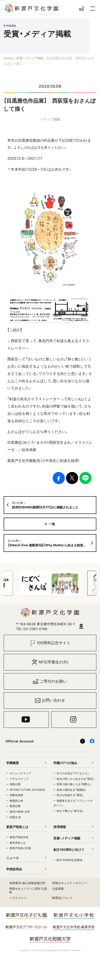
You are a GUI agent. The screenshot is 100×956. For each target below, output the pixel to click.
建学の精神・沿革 (20, 811)
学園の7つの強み (65, 763)
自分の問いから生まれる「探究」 (75, 779)
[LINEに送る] (85, 478)
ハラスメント (18, 898)
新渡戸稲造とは (17, 827)
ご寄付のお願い (53, 681)
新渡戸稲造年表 (19, 837)
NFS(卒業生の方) (53, 662)
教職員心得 (16, 800)
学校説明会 (14, 869)
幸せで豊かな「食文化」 (70, 811)
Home (8, 58)
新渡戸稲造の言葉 (20, 848)
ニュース (12, 858)
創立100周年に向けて (68, 850)
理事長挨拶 (16, 795)
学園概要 (12, 763)
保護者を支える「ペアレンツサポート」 (73, 803)
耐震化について (62, 898)
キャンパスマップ (20, 773)
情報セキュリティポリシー (69, 883)
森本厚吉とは (18, 842)
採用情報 (59, 827)
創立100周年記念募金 (70, 860)
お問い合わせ (53, 700)
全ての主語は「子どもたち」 (73, 773)
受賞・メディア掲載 (29, 58)
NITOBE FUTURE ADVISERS (27, 789)
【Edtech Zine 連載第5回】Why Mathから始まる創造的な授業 (52, 543)
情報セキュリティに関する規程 (28, 890)
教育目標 (15, 806)
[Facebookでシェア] (59, 478)
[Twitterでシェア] (72, 478)
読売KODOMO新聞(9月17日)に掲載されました (45, 505)
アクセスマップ (19, 779)
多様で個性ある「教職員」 (71, 789)
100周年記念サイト (53, 643)
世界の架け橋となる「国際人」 (74, 784)
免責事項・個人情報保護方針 (27, 883)
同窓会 (14, 817)
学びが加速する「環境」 (70, 795)
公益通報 (58, 888)
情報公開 (15, 784)
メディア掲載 (50, 119)
